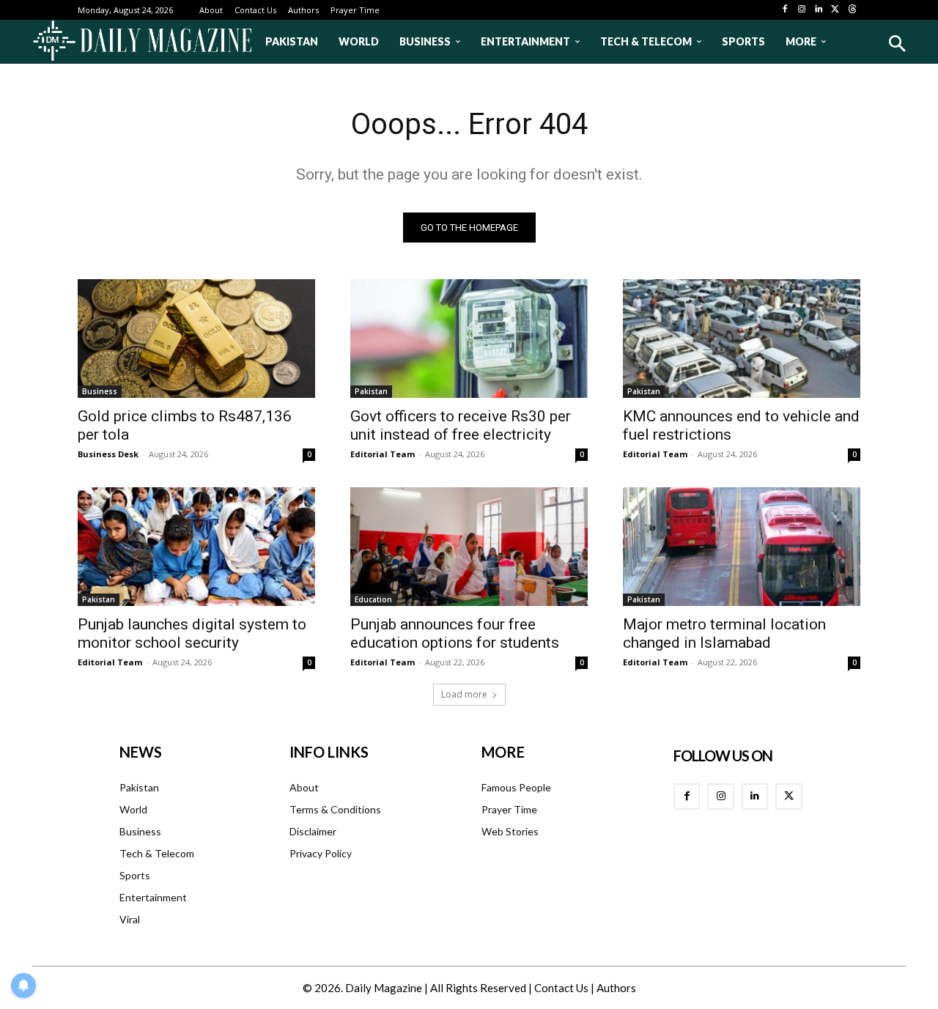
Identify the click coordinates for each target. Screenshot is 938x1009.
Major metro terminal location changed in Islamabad (724, 633)
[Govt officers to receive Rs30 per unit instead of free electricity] (469, 338)
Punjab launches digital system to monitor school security (192, 633)
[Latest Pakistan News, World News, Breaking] (142, 42)
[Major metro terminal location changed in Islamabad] (741, 546)
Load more (464, 694)
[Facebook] (785, 9)
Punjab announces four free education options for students (454, 633)
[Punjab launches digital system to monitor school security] (196, 546)
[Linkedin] (818, 9)
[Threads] (851, 9)
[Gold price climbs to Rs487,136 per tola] (196, 338)
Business (99, 391)
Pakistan (371, 391)
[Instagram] (802, 9)
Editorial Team (382, 453)
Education (373, 599)
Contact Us (561, 987)
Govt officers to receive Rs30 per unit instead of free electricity (460, 425)
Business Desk (108, 453)
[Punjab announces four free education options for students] (469, 546)
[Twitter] (835, 9)
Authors (616, 987)
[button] (896, 43)
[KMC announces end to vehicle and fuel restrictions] (741, 338)
